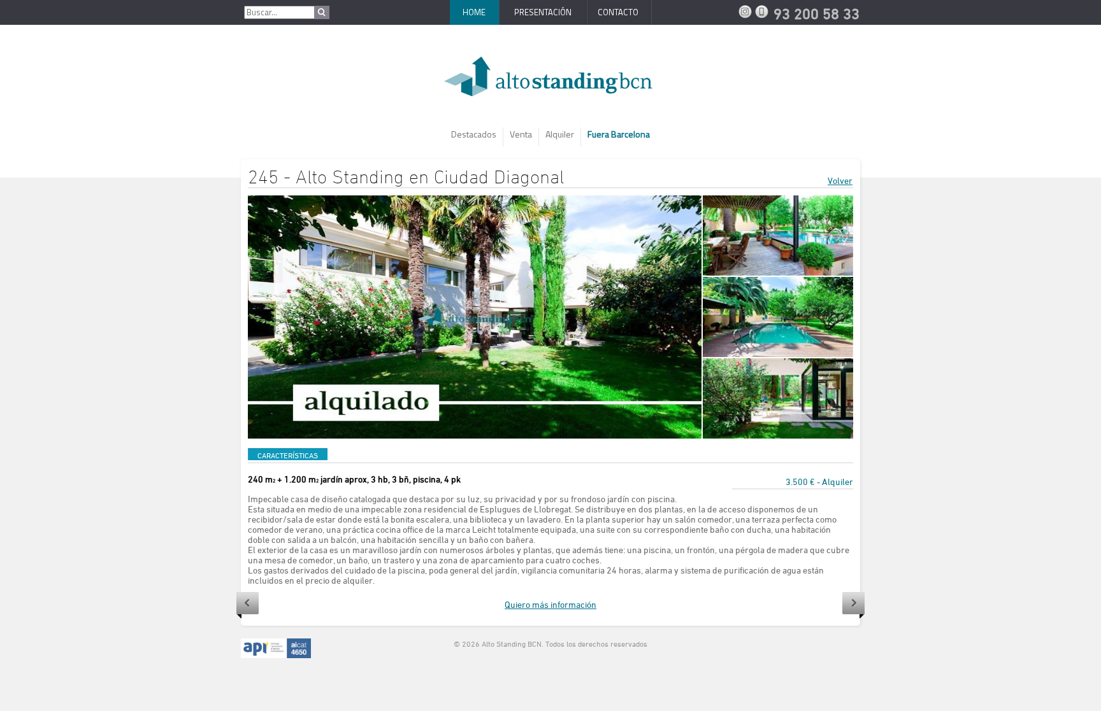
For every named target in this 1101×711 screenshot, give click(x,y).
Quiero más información (550, 604)
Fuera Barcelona (618, 134)
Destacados (473, 134)
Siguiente (853, 605)
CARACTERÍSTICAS (287, 455)
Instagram (746, 11)
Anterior (247, 605)
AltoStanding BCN (550, 81)
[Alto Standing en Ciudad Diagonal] (475, 317)
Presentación (543, 12)
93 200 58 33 (763, 11)
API (276, 648)
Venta (521, 134)
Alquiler (559, 134)
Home (474, 12)
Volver (840, 180)
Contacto (618, 12)
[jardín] (778, 235)
